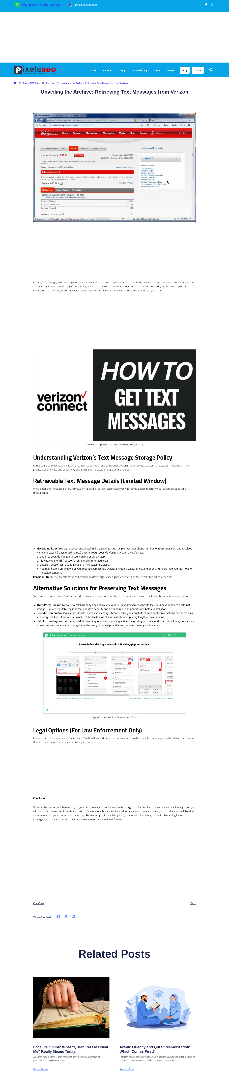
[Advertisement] (114, 37)
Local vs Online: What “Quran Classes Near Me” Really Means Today (70, 1049)
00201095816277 (52, 4)
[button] (206, 4)
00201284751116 (31, 4)
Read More (40, 1069)
